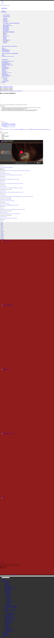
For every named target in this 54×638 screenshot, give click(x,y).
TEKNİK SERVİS (5, 78)
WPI (42, 188)
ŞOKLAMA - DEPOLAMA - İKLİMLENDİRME (10, 53)
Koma (19, 188)
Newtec (25, 188)
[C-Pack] (2, 286)
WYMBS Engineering (47, 188)
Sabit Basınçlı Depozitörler (3, 271)
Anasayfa (3, 10)
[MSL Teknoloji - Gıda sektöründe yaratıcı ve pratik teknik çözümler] (4, 5)
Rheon (31, 188)
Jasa (15, 188)
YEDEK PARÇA (5, 79)
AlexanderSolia (2, 188)
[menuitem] (2, 3)
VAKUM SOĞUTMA (6, 16)
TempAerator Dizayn (3, 236)
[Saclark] (2, 291)
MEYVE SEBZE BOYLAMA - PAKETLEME (9, 46)
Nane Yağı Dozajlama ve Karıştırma (5, 232)
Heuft (13, 188)
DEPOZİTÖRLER (5, 59)
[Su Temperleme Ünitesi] (4, 174)
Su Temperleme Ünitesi (3, 245)
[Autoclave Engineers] (3, 296)
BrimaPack (6, 188)
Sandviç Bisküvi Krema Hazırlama (4, 262)
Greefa (11, 188)
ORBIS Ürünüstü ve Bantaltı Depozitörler (5, 258)
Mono (22, 188)
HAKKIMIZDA (4, 11)
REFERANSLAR (4, 81)
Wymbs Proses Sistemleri (3, 275)
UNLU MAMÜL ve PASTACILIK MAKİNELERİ (11, 23)
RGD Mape (27, 188)
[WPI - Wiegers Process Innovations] (3, 298)
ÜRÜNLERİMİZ (4, 12)
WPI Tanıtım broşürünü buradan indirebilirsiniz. (6, 226)
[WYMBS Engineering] (3, 294)
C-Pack (9, 188)
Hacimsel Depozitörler (3, 249)
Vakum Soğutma (36, 188)
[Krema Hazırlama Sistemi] (4, 162)
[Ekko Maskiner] (3, 293)
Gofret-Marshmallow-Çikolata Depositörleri (9, 185)
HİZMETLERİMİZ (4, 77)
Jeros (17, 188)
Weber (40, 188)
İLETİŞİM (3, 82)
